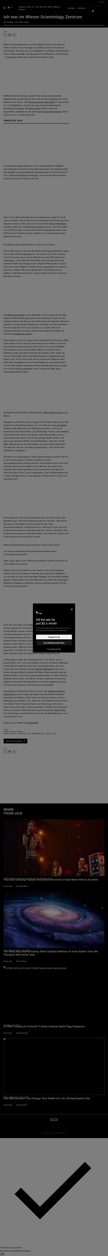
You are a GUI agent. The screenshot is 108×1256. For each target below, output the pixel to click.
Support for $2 (54, 637)
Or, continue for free (54, 649)
